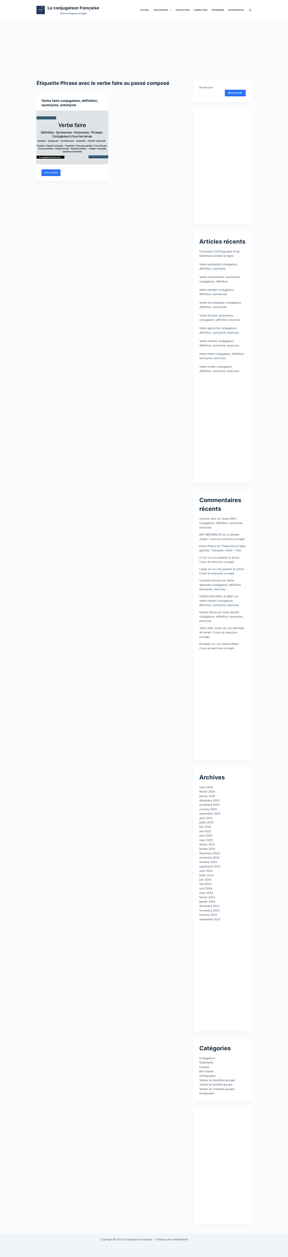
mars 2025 (206, 840)
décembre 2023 (209, 906)
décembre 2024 (209, 853)
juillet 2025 (206, 822)
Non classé (206, 1071)
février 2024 (207, 897)
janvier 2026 (207, 796)
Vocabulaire (206, 1093)
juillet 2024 (206, 875)
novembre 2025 (209, 804)
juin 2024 (205, 879)
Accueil (144, 10)
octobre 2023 (208, 914)
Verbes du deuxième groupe (217, 1080)
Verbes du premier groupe (215, 1084)
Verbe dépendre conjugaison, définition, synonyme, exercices (220, 585)
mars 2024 (206, 892)
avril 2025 (205, 835)
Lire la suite (52, 173)
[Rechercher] (250, 10)
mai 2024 (205, 884)
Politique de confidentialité (172, 1239)
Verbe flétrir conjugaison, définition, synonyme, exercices (221, 523)
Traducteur (183, 10)
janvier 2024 (207, 901)
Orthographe (236, 10)
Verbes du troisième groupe (216, 1089)
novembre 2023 (209, 910)
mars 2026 (206, 787)
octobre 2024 (208, 862)
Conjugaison (207, 1058)
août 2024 (205, 870)
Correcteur (200, 10)
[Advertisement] (144, 44)
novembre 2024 (209, 857)
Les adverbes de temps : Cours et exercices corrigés (221, 632)
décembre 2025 (209, 800)
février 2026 (207, 791)
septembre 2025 (209, 813)
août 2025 (205, 818)
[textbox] (144, 1248)
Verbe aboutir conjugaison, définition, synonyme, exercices (221, 616)
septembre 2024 (209, 866)
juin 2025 (205, 826)
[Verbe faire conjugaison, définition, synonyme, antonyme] (72, 137)
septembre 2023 (209, 919)
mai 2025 (205, 831)
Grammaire (218, 10)
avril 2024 (205, 888)
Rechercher (206, 87)
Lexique (204, 1067)
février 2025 (207, 844)
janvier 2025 (207, 848)
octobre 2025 (208, 809)
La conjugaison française (73, 7)
